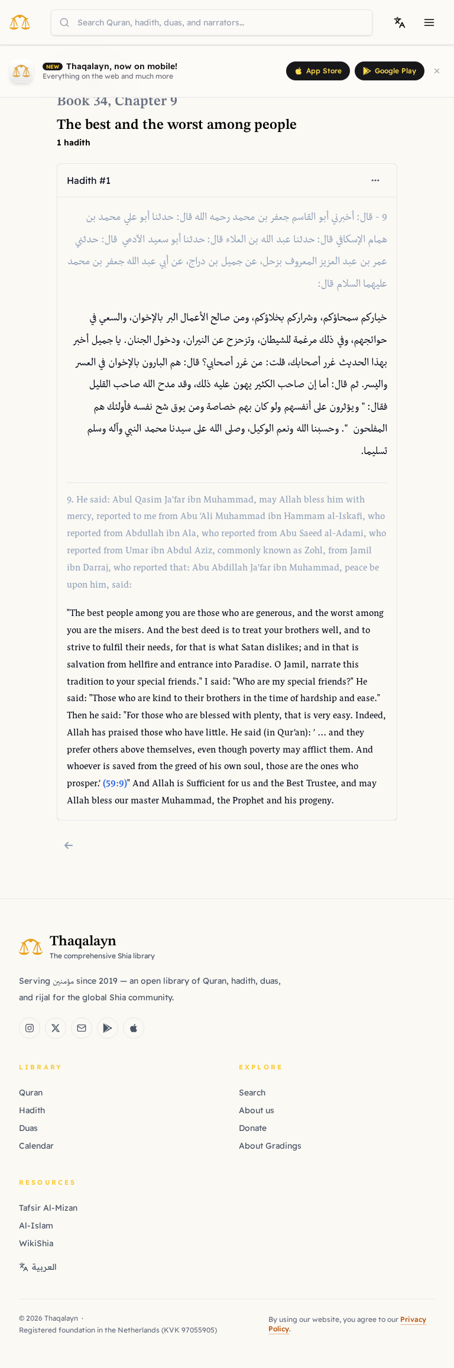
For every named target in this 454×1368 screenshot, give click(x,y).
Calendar (36, 1145)
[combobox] (211, 22)
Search (252, 1092)
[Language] (399, 22)
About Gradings (270, 1145)
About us (256, 1110)
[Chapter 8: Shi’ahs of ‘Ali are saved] (68, 845)
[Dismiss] (437, 71)
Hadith (32, 1110)
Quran (31, 1092)
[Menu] (429, 22)
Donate (253, 1128)
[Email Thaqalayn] (81, 1028)
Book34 (82, 102)
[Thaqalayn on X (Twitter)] (55, 1028)
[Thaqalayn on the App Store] (133, 1028)
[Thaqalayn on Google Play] (107, 1028)
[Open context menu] (375, 180)
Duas (28, 1128)
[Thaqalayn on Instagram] (29, 1028)
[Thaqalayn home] (23, 22)
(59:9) (115, 784)
